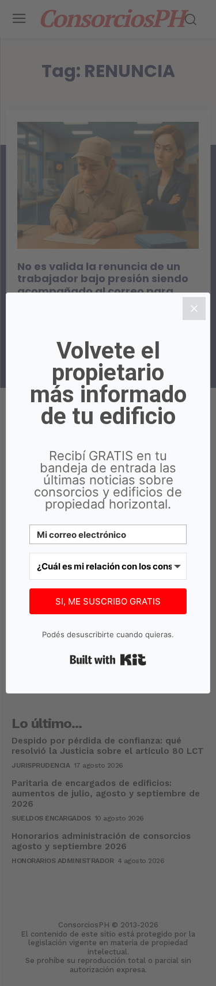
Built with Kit (108, 659)
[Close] (194, 308)
